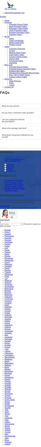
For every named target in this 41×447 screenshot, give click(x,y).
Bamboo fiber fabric (17, 71)
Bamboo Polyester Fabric (19, 33)
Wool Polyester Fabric (18, 26)
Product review (15, 45)
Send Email (4, 220)
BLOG (7, 37)
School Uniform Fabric (18, 57)
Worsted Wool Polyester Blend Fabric (24, 73)
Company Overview (17, 49)
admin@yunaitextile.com (14, 13)
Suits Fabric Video (16, 55)
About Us (8, 79)
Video (7, 47)
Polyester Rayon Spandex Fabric (22, 69)
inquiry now (4, 206)
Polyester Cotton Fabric (18, 29)
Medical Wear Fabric (17, 53)
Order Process (15, 81)
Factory (12, 51)
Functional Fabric (16, 61)
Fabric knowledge (16, 41)
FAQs (11, 83)
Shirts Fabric (14, 59)
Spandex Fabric (15, 35)
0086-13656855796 (12, 161)
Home (7, 20)
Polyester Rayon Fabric (18, 24)
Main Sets (9, 65)
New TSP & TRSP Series (19, 75)
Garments (13, 63)
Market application (16, 43)
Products (8, 22)
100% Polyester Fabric (18, 31)
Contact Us (9, 87)
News (11, 39)
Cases (11, 85)
